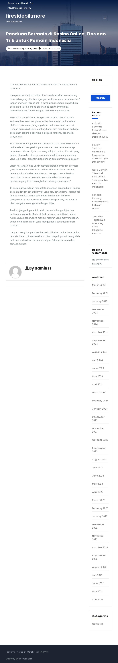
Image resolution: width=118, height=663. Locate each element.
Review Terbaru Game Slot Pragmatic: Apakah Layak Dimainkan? (100, 153)
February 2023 (100, 508)
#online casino (51, 48)
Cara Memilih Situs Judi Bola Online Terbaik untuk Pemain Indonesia (100, 178)
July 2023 (97, 467)
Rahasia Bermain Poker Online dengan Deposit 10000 (100, 130)
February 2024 (100, 400)
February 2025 (100, 293)
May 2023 (97, 483)
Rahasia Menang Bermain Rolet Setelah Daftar (100, 201)
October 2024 (100, 332)
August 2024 (99, 351)
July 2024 (97, 360)
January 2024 (100, 408)
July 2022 (97, 575)
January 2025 (100, 301)
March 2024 (98, 392)
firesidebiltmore (25, 15)
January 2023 (99, 516)
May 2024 (97, 376)
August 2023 (99, 459)
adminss (43, 268)
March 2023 (98, 500)
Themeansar (25, 658)
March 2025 (98, 285)
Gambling (16, 48)
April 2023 (97, 492)
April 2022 (97, 599)
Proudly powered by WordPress (22, 651)
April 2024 (97, 384)
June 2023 (98, 475)
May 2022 (97, 591)
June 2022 (98, 583)
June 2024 (98, 368)
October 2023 (100, 439)
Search (97, 80)
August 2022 (99, 567)
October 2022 (100, 547)
